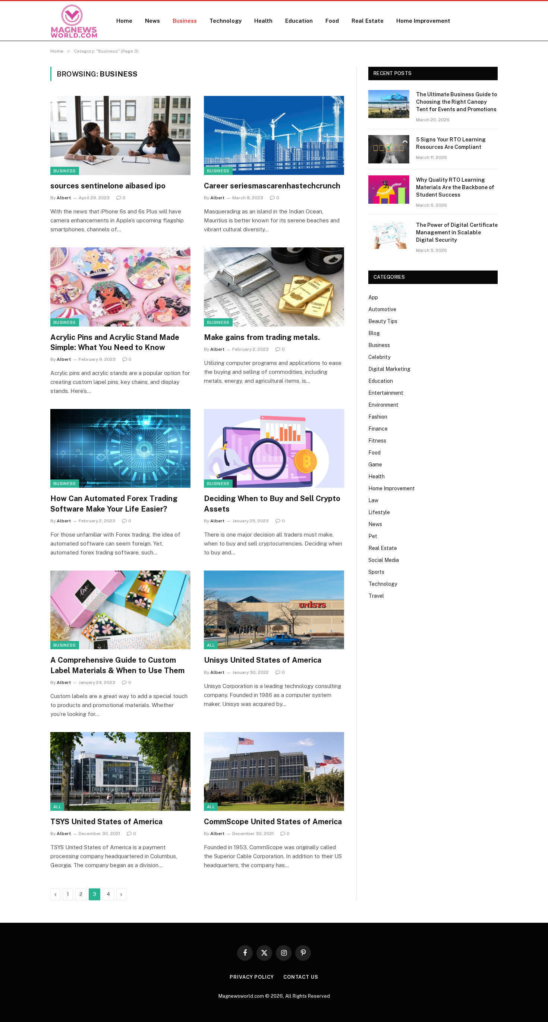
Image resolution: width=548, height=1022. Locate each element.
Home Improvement (423, 21)
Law (373, 500)
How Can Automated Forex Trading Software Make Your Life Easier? (113, 503)
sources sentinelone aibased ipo (108, 185)
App (373, 297)
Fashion (377, 417)
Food (332, 21)
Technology (226, 21)
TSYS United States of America (106, 821)
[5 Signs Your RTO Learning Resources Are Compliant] (388, 149)
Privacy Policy (252, 977)
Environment (383, 405)
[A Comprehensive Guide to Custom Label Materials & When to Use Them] (120, 610)
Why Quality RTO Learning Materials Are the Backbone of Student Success (455, 187)
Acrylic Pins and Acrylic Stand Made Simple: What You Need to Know (114, 342)
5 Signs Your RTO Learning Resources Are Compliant (451, 143)
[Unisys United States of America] (274, 610)
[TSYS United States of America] (120, 771)
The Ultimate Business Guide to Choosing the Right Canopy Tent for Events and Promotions (456, 101)
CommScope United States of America (273, 821)
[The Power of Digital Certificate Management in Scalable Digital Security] (388, 235)
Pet (372, 536)
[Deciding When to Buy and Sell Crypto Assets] (274, 448)
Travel (376, 596)
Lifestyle (379, 512)
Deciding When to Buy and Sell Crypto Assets (272, 503)
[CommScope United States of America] (274, 771)
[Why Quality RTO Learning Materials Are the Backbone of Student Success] (388, 189)
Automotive (382, 309)
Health (263, 21)
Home (124, 21)
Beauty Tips (382, 321)
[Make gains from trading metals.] (274, 286)
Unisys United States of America (262, 660)
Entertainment (385, 393)
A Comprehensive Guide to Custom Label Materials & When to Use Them (117, 665)
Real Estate (368, 21)
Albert (64, 197)
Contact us (300, 977)
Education (299, 21)
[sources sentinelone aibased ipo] (120, 135)
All (211, 645)
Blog (374, 333)
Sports (376, 572)
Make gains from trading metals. (262, 337)
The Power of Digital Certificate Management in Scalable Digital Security (457, 232)
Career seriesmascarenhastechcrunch (272, 185)
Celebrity (379, 357)
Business (185, 21)
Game (375, 465)
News (152, 21)
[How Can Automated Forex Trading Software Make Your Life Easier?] (120, 448)
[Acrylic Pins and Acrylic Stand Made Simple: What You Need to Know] (120, 286)
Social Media (383, 560)
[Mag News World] (73, 20)
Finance (378, 429)
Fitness (377, 441)
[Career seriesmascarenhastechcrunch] (274, 135)
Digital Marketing (389, 369)
